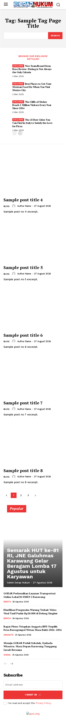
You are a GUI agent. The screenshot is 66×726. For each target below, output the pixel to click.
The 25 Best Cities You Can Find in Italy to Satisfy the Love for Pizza (32, 123)
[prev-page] (14, 133)
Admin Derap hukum (18, 582)
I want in (31, 694)
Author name (24, 206)
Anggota (9, 635)
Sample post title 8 (23, 470)
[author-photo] (14, 206)
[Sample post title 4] (33, 173)
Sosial (7, 655)
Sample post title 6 (23, 335)
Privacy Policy (43, 703)
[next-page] (20, 133)
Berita (7, 601)
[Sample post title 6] (33, 309)
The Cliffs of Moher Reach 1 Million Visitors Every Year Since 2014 (31, 105)
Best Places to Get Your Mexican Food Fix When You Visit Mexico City (31, 87)
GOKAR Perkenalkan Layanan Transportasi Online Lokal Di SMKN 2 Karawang (29, 595)
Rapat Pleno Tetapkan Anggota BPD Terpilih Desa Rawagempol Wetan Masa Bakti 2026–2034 (33, 628)
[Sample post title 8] (33, 444)
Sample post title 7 (23, 403)
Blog (6, 206)
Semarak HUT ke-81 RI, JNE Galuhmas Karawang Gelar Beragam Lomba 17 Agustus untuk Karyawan (33, 563)
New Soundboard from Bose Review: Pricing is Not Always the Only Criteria (31, 69)
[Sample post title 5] (33, 241)
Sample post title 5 (23, 267)
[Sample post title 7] (33, 376)
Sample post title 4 (23, 200)
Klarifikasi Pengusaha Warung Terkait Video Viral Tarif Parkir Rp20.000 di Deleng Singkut (31, 611)
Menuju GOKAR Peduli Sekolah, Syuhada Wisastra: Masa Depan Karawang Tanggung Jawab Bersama (30, 646)
